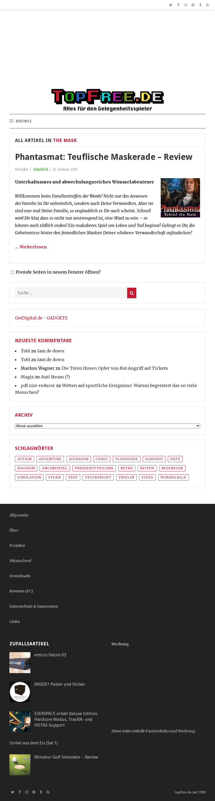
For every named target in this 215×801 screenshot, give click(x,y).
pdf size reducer (38, 385)
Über (13, 530)
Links (14, 621)
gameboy (154, 459)
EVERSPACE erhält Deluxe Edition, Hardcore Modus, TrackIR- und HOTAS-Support (66, 719)
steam (54, 477)
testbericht (98, 477)
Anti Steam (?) (55, 376)
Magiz (27, 376)
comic (102, 459)
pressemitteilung (94, 468)
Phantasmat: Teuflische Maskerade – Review (103, 157)
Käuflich (40, 169)
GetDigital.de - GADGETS (41, 317)
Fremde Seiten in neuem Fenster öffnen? (58, 272)
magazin (26, 468)
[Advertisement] (107, 51)
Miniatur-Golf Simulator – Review (66, 757)
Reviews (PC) (21, 591)
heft (175, 459)
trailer (127, 477)
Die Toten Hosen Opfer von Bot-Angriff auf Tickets (115, 368)
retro (127, 468)
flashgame (126, 459)
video (147, 477)
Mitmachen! (20, 560)
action (24, 459)
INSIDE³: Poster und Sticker (59, 684)
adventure (50, 459)
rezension (172, 468)
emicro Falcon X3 (50, 654)
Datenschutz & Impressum (33, 606)
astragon (79, 459)
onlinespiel (55, 468)
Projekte (17, 545)
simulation (29, 477)
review (147, 468)
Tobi (25, 350)
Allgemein (18, 515)
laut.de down (50, 350)
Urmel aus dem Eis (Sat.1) (33, 742)
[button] (23, 121)
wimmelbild (173, 477)
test (73, 477)
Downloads (19, 576)
